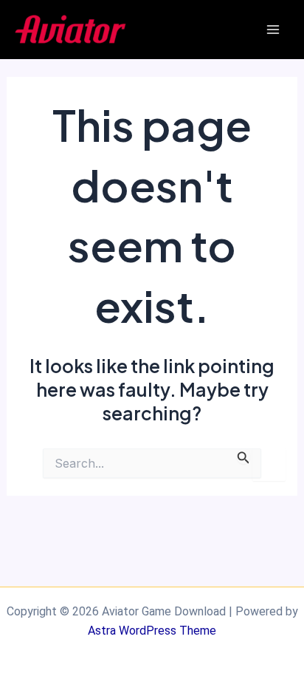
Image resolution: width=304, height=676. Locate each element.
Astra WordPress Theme (152, 631)
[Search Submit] (243, 456)
